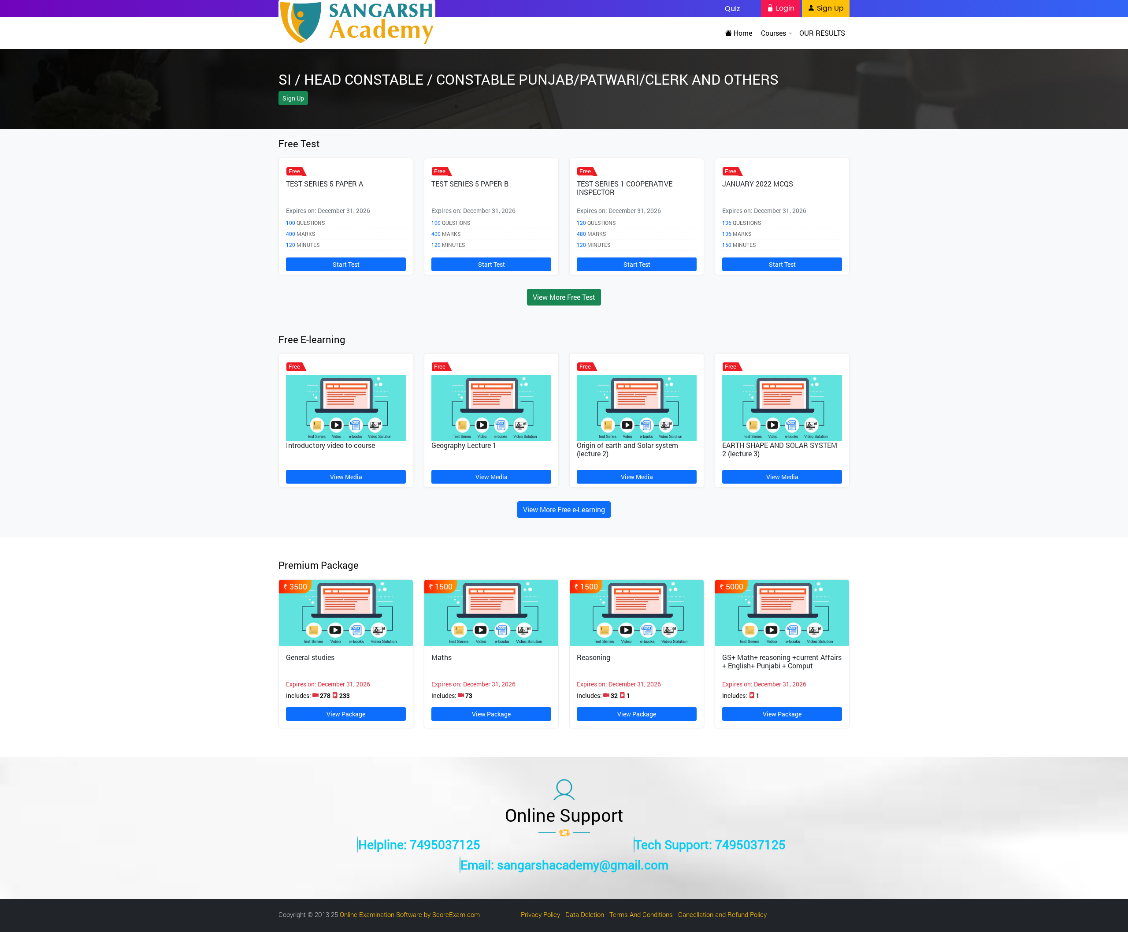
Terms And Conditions (641, 914)
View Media (346, 477)
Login (784, 8)
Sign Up (829, 8)
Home (742, 32)
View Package (346, 714)
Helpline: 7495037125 (419, 844)
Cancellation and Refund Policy (722, 914)
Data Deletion (584, 914)
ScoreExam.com (456, 914)
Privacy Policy (540, 914)
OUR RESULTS (822, 32)
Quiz (732, 8)
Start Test (346, 264)
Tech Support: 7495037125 (710, 844)
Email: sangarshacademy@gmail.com (564, 865)
